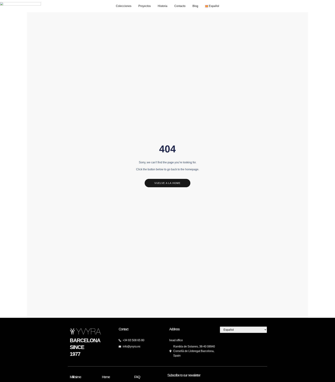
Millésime (75, 377)
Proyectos (144, 6)
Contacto (179, 6)
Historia (162, 6)
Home (106, 377)
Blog (195, 6)
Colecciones (123, 6)
